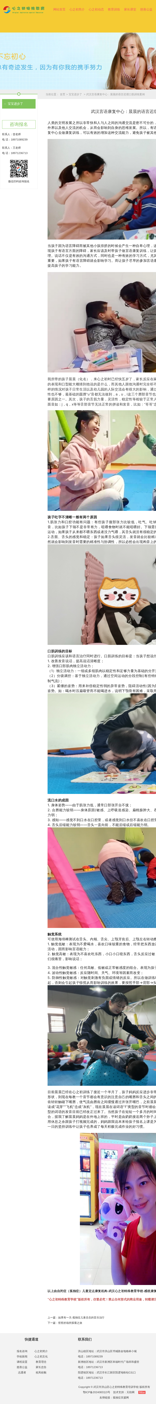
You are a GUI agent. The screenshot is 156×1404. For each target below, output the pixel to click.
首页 (62, 94)
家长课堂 (130, 9)
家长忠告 (41, 1367)
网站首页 (59, 9)
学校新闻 (22, 1356)
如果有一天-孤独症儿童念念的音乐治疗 (81, 1317)
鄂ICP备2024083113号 (96, 1392)
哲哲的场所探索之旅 (70, 1322)
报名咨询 (22, 1351)
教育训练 (114, 9)
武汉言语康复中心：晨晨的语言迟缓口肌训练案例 (115, 94)
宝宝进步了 (76, 94)
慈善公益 (146, 9)
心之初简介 (77, 9)
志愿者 (22, 1372)
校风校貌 (41, 1372)
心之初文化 (41, 1356)
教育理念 (41, 1361)
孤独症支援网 (121, 1397)
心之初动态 (96, 9)
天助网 (131, 1392)
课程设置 (22, 1361)
